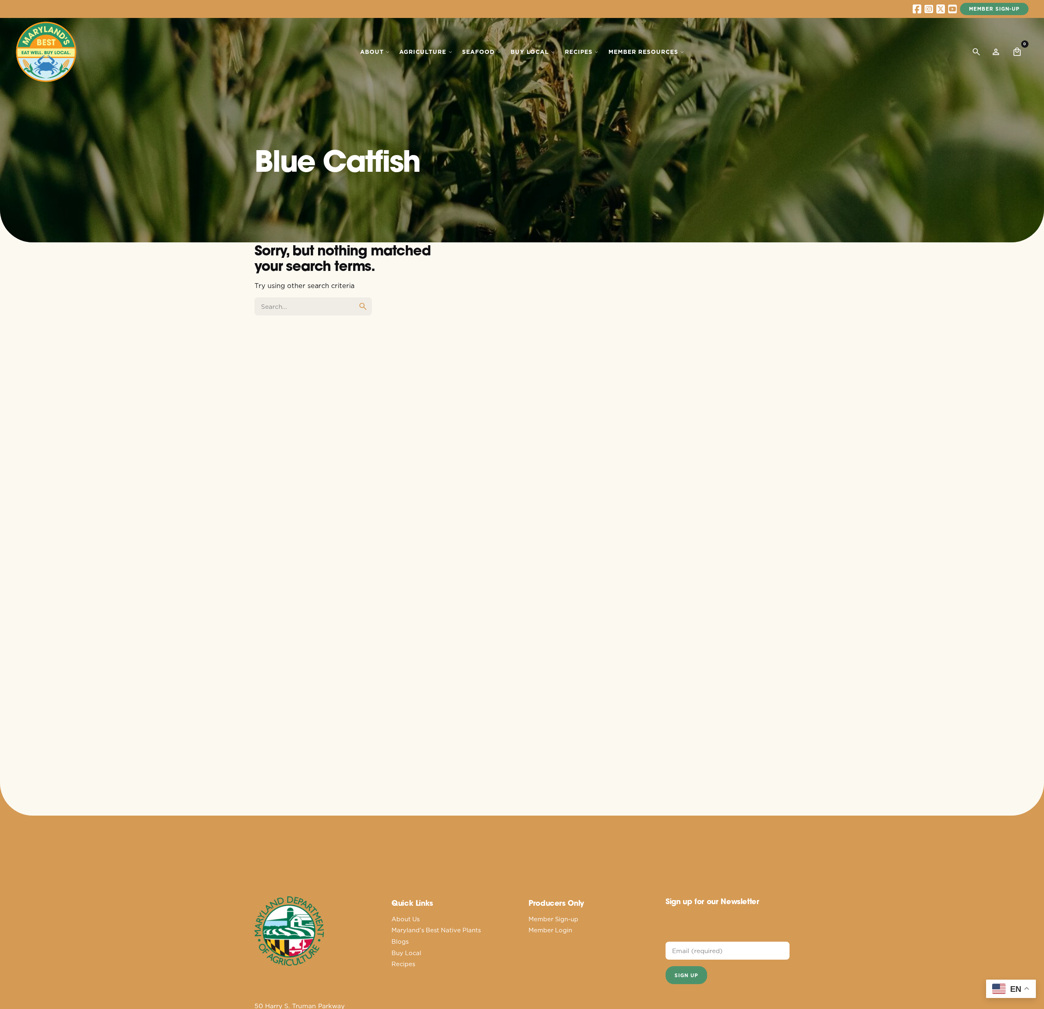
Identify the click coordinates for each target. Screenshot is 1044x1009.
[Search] (976, 52)
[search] (363, 306)
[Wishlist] (996, 52)
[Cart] (1017, 51)
